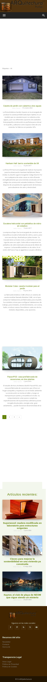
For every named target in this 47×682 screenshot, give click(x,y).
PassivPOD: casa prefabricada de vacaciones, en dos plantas (22, 378)
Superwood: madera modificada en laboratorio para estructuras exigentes (22, 525)
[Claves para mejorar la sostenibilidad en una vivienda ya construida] (22, 545)
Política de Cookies (9, 667)
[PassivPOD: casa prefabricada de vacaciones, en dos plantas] (22, 358)
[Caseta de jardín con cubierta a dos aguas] (22, 87)
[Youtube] (36, 627)
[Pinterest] (17, 627)
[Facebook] (10, 627)
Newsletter (6, 642)
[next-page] (19, 417)
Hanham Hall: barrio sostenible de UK (22, 163)
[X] (30, 627)
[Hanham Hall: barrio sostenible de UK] (22, 145)
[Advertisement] (23, 43)
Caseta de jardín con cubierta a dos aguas (22, 106)
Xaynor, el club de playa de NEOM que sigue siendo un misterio (22, 596)
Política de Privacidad (10, 664)
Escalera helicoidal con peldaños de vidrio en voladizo (22, 224)
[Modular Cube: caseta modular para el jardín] (22, 268)
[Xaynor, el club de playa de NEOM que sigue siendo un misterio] (22, 581)
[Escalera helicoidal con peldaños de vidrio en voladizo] (22, 205)
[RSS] (23, 627)
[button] (4, 15)
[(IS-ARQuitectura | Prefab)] (23, 6)
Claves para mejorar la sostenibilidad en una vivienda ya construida (22, 561)
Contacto (5, 644)
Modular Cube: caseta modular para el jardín (22, 287)
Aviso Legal (6, 662)
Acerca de (6, 647)
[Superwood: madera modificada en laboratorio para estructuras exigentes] (22, 509)
